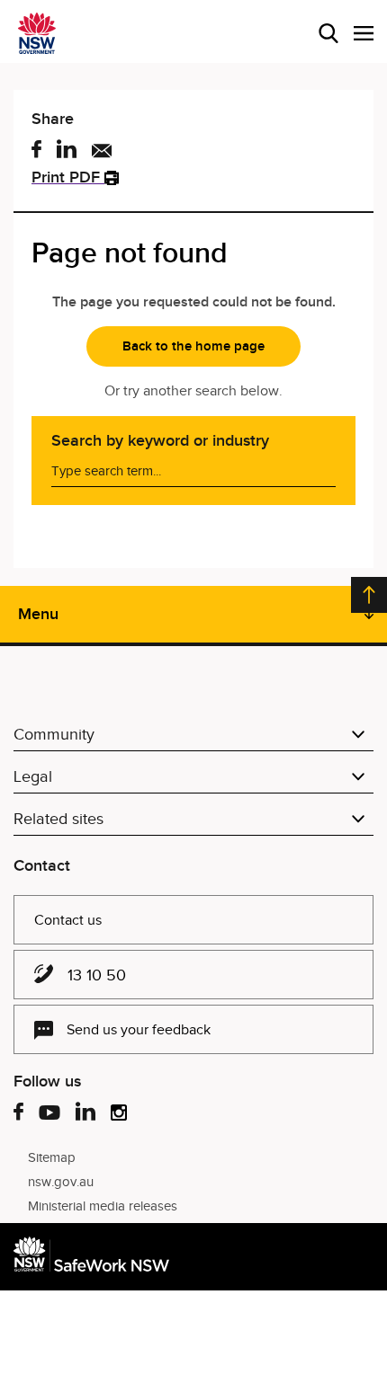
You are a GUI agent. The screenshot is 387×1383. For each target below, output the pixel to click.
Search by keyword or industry (160, 440)
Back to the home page (193, 346)
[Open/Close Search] (328, 33)
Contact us (68, 920)
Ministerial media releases (102, 1206)
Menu (38, 614)
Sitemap (52, 1157)
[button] (364, 33)
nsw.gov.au (61, 1182)
